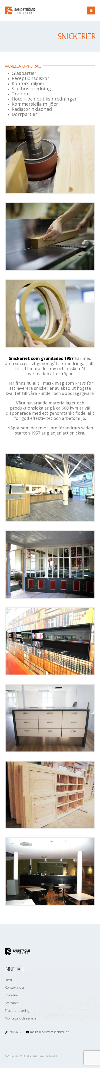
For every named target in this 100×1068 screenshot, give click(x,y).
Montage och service (20, 1018)
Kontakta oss (15, 987)
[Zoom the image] (50, 159)
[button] (91, 10)
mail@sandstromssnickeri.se (49, 1032)
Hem (8, 980)
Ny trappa (12, 1003)
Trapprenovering (17, 1010)
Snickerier (12, 995)
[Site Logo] (20, 10)
